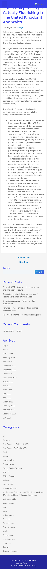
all (4, 436)
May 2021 (7, 418)
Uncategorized (9, 27)
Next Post (23, 262)
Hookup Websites (10, 488)
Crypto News (8, 464)
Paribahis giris (8, 523)
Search (6, 268)
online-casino (8, 515)
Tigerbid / (14, 566)
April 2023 (7, 350)
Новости (7, 543)
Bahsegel (6, 440)
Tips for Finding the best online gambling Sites (22, 315)
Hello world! (8, 484)
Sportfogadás (8, 535)
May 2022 (7, 394)
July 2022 (7, 386)
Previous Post (23, 258)
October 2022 (8, 374)
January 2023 (8, 362)
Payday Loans (9, 527)
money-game (8, 503)
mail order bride (9, 499)
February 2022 (9, 406)
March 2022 (8, 402)
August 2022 (8, 382)
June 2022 (7, 390)
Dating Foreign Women (12, 468)
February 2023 (9, 358)
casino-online (8, 460)
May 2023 (7, 346)
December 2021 (9, 414)
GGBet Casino (8, 476)
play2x (5, 531)
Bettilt (5, 452)
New (5, 507)
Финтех (6, 547)
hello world (7, 480)
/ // (27, 566)
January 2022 (8, 410)
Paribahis (6, 519)
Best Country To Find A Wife (15, 448)
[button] (4, 4)
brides (5, 456)
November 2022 (9, 370)
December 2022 (9, 366)
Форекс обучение (11, 551)
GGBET (6, 472)
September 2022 (10, 378)
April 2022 (7, 398)
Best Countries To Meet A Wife (16, 444)
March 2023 (8, 354)
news (5, 511)
